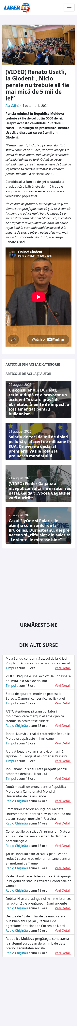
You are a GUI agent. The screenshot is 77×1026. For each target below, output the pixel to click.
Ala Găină (13, 105)
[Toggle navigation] (69, 7)
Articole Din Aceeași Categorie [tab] (33, 364)
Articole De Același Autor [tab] (28, 374)
